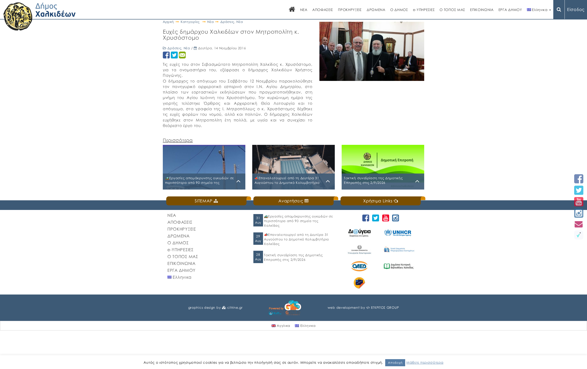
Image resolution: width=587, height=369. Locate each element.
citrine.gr (234, 307)
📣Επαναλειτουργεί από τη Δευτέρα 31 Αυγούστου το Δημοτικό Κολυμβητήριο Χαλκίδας (296, 239)
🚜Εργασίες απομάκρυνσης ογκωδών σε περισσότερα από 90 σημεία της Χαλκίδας (298, 220)
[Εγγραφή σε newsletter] (578, 224)
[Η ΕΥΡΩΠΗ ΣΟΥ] (360, 283)
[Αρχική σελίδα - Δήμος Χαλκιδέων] (39, 16)
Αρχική (168, 22)
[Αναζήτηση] (559, 9)
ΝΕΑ (303, 10)
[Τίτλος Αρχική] (292, 9)
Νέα (210, 22)
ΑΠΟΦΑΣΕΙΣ (322, 10)
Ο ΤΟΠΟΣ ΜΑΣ (452, 10)
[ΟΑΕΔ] (360, 266)
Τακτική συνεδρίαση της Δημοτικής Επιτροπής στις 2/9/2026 (293, 257)
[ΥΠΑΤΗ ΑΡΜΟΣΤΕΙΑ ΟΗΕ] (399, 233)
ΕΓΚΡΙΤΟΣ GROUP (385, 307)
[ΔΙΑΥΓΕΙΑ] (360, 233)
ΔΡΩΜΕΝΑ (376, 10)
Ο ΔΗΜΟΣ (399, 10)
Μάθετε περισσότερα (424, 362)
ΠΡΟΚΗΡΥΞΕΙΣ (350, 10)
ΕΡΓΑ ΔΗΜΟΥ (510, 10)
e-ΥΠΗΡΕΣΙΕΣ (424, 10)
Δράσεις (227, 22)
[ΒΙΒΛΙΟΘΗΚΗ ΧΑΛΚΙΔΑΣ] (399, 266)
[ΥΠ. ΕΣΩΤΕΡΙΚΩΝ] (360, 249)
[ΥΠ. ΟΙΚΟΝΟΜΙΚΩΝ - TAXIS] (399, 249)
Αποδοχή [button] (395, 362)
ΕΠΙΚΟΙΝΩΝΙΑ (482, 10)
